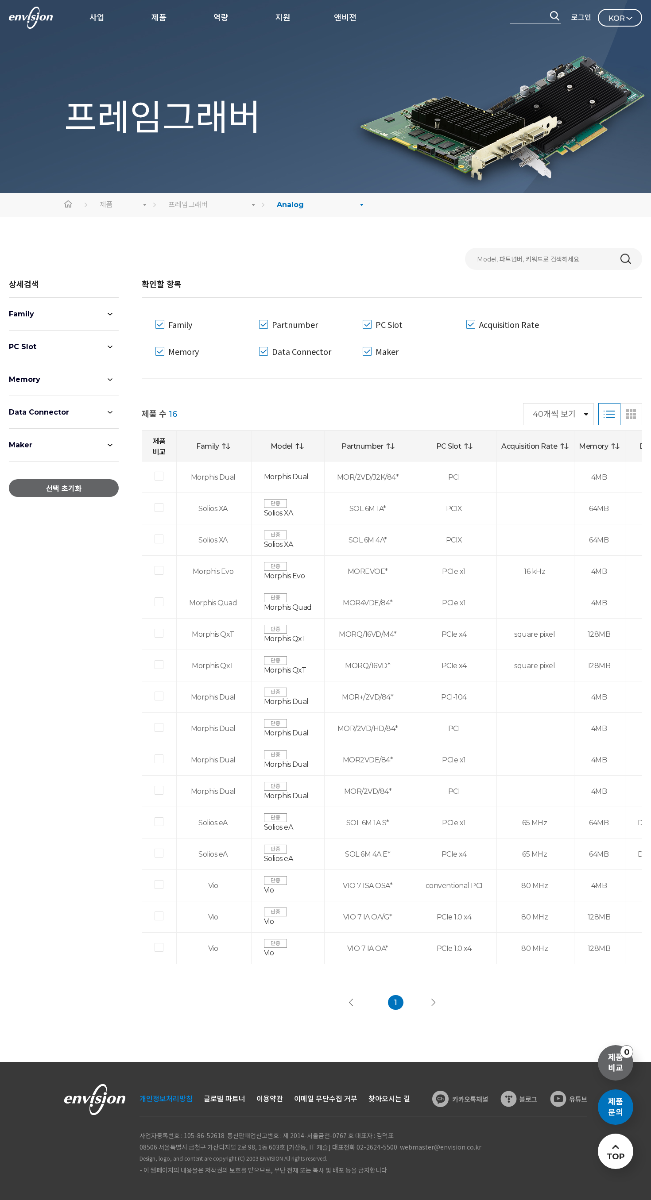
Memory (24, 379)
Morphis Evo (284, 576)
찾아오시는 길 (389, 1099)
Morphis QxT (285, 639)
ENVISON (31, 17)
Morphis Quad (288, 607)
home (68, 205)
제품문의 (615, 1107)
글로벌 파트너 (224, 1099)
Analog (290, 204)
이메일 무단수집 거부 (325, 1099)
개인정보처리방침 (166, 1099)
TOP (615, 1157)
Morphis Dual (286, 477)
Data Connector (39, 412)
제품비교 (619, 1060)
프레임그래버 (188, 204)
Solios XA (278, 513)
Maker (20, 445)
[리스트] (609, 414)
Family (21, 314)
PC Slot (22, 346)
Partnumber (295, 324)
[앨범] (631, 414)
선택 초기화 (63, 489)
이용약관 (269, 1099)
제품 (106, 204)
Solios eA (278, 827)
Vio (269, 890)
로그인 (581, 17)
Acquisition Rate (509, 324)
